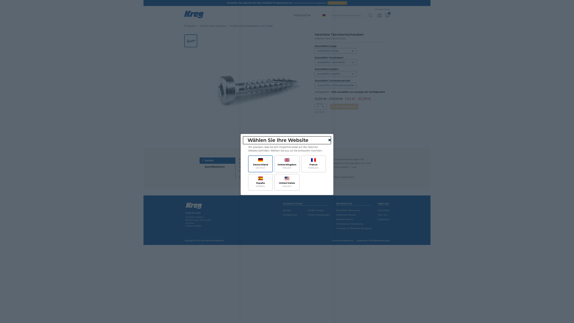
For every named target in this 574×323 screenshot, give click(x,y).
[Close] (329, 140)
